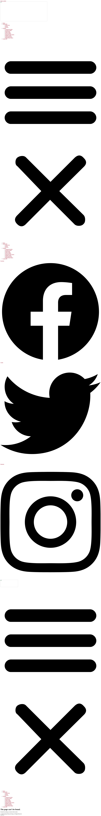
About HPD (5, 24)
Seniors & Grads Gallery (9, 34)
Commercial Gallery (9, 29)
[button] (50, 140)
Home (4, 23)
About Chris (7, 25)
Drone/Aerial (7, 31)
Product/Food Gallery (9, 37)
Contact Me (5, 38)
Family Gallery (8, 32)
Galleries (4, 28)
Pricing (6, 26)
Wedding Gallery (8, 35)
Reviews (6, 27)
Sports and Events (8, 36)
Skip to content (3, 0)
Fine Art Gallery (8, 33)
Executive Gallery (8, 30)
